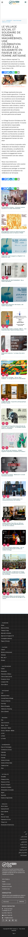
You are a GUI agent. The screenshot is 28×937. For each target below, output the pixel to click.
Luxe (2, 693)
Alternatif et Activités (6, 633)
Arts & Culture (4, 806)
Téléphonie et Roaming (6, 709)
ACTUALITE (5, 774)
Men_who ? (4, 657)
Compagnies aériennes (6, 638)
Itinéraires (3, 655)
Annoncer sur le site (7, 886)
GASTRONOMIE (6, 666)
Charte (3, 881)
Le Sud (2, 733)
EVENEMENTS (6, 744)
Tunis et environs (5, 722)
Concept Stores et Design (7, 698)
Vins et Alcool (4, 684)
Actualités (3, 776)
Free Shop (3, 703)
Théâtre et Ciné (4, 765)
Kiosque (3, 660)
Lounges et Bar (4, 682)
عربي (25, 832)
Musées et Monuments (6, 652)
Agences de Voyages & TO (7, 636)
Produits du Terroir (5, 679)
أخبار (26, 834)
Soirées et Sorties (5, 760)
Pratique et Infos (5, 779)
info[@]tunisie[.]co (8, 917)
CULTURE (4, 647)
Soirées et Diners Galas (6, 763)
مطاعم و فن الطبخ (23, 852)
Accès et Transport (5, 784)
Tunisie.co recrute (6, 884)
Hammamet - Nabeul (6, 728)
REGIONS (4, 717)
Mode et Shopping (5, 706)
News (2, 814)
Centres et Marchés (5, 701)
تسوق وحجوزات (23, 855)
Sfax (2, 720)
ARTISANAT (5, 690)
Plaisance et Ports (5, 782)
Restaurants (4, 671)
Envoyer (21, 901)
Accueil (3, 20)
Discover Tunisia (5, 817)
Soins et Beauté (5, 711)
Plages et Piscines (5, 641)
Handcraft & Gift (5, 809)
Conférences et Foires (6, 749)
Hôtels (2, 625)
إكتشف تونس (24, 837)
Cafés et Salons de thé (6, 676)
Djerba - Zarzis (4, 725)
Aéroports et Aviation (6, 787)
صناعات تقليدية (23, 845)
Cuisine (3, 668)
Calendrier (3, 752)
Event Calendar (4, 811)
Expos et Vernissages (6, 747)
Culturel (3, 649)
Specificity (3, 795)
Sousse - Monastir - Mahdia (7, 730)
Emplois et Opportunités (6, 798)
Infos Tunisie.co (6, 879)
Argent (2, 792)
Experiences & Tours (6, 819)
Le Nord (3, 736)
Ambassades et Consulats (7, 790)
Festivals (3, 757)
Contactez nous (6, 889)
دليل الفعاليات (24, 847)
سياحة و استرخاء (23, 839)
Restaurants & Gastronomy (7, 824)
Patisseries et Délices (6, 674)
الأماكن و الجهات (23, 850)
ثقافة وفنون (24, 842)
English (4, 804)
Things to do (4, 822)
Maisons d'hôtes (5, 628)
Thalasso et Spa (5, 630)
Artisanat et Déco (5, 695)
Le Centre (3, 738)
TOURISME (5, 622)
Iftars (2, 768)
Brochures (3, 755)
